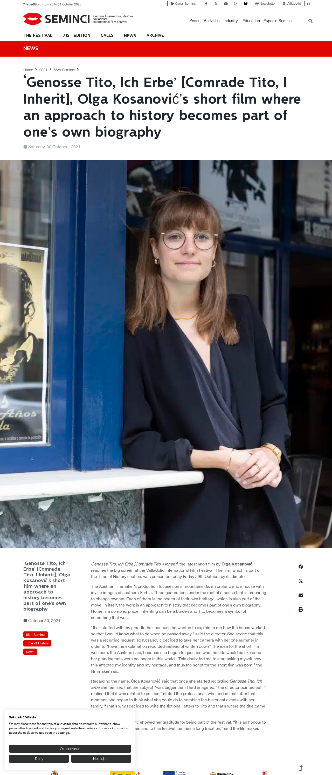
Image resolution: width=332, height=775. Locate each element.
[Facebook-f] (206, 3)
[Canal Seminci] (172, 3)
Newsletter (268, 3)
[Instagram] (235, 3)
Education (251, 20)
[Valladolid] (284, 3)
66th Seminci (64, 70)
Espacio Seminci (278, 20)
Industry (231, 20)
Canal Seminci (186, 3)
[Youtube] (226, 3)
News (130, 36)
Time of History (37, 643)
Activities (212, 20)
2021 (43, 70)
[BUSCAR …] (310, 21)
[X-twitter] (216, 3)
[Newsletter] (257, 3)
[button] (194, 20)
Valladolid (294, 3)
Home (28, 70)
